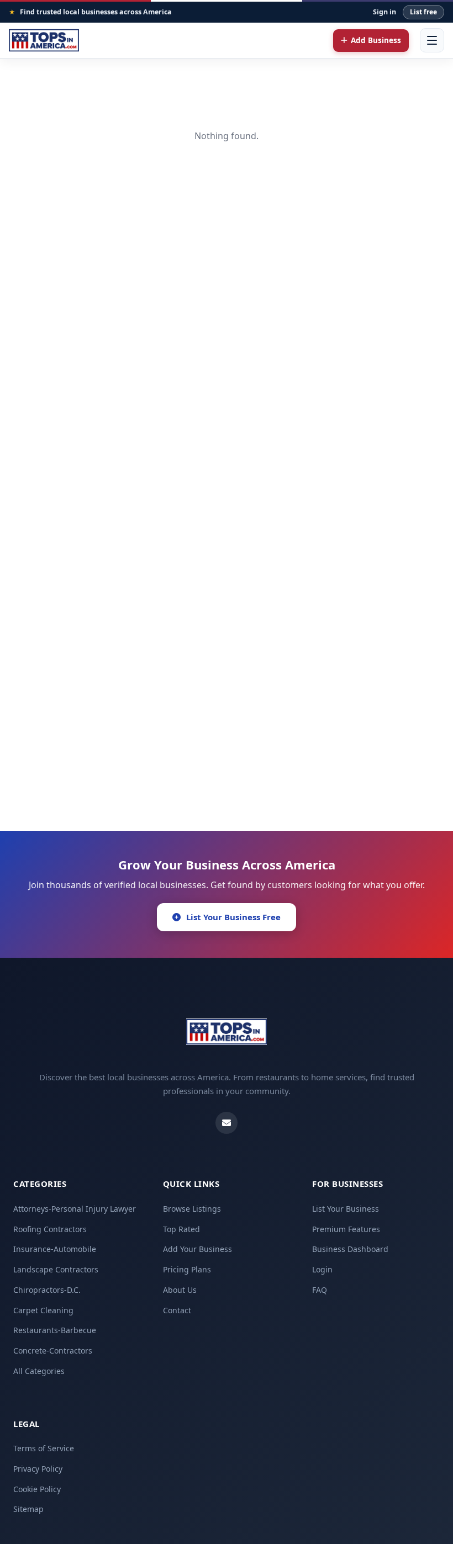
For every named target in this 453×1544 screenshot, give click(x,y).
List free (423, 12)
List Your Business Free (233, 916)
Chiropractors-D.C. (47, 1290)
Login (322, 1269)
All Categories (39, 1371)
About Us (180, 1290)
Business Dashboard (350, 1249)
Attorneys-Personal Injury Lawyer (74, 1208)
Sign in (384, 12)
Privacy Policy (37, 1468)
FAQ (319, 1290)
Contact (177, 1310)
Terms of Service (43, 1448)
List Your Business (345, 1208)
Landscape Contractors (55, 1269)
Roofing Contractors (50, 1229)
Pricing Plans (187, 1269)
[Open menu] (432, 40)
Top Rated (181, 1229)
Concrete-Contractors (52, 1350)
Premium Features (346, 1229)
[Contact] (226, 1123)
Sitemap (28, 1509)
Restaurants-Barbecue (54, 1330)
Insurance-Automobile (54, 1249)
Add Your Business (197, 1249)
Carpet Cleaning (43, 1310)
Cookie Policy (37, 1489)
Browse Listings (192, 1208)
